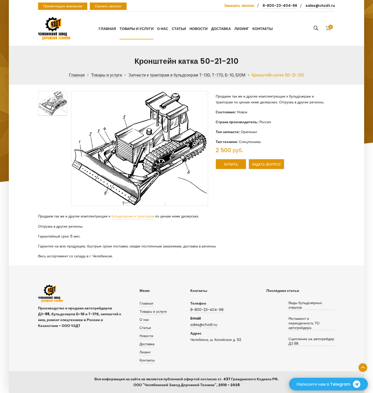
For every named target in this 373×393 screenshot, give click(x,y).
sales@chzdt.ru (320, 5)
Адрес (195, 333)
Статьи (179, 28)
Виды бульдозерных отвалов (305, 305)
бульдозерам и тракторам (132, 216)
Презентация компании (62, 6)
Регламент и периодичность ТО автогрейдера (304, 323)
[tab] (52, 103)
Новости (199, 28)
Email (195, 318)
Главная (107, 28)
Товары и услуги (137, 28)
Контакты (262, 28)
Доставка (221, 28)
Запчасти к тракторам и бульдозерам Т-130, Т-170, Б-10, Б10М (186, 75)
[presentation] (52, 103)
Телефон (198, 303)
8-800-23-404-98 (280, 5)
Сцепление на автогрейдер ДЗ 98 (311, 341)
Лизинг (241, 28)
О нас (162, 28)
